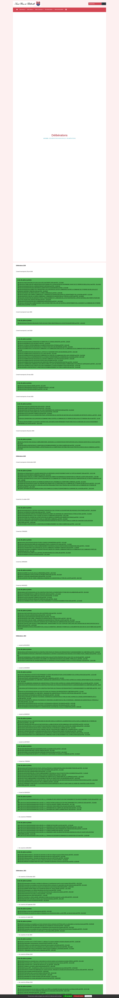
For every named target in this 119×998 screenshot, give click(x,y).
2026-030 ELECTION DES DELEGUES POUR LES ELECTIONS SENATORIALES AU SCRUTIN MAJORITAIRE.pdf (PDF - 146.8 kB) (51, 323)
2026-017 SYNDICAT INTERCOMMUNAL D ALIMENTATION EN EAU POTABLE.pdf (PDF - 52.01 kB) (43, 345)
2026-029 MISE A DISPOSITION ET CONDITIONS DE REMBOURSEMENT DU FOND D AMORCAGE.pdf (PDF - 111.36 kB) (48, 367)
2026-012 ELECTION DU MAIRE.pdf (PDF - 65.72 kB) (31, 385)
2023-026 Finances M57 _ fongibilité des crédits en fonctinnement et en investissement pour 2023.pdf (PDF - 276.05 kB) (47, 968)
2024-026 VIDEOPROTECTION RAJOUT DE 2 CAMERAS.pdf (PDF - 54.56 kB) (37, 781)
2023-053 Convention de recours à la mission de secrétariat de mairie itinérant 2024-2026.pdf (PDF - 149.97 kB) (45, 886)
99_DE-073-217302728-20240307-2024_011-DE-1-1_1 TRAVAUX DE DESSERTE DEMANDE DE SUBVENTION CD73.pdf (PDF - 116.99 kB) (53, 835)
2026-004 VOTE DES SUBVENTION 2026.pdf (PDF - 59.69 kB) (33, 406)
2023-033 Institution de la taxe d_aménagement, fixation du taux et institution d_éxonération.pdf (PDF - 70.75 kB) (45, 948)
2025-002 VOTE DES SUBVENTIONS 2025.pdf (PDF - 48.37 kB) (34, 615)
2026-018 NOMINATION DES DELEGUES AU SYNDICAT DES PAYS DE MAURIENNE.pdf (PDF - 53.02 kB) (45, 346)
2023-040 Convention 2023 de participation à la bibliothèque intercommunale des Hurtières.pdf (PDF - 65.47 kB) (45, 927)
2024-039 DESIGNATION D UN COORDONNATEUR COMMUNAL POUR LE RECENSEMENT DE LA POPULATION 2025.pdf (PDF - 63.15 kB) (53, 734)
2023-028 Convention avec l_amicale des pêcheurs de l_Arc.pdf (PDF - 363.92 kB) (38, 964)
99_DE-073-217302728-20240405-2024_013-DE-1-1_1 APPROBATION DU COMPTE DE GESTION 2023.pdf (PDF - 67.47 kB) (49, 807)
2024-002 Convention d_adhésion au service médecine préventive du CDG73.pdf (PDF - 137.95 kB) (42, 859)
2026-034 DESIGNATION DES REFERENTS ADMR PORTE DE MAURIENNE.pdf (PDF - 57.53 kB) (42, 287)
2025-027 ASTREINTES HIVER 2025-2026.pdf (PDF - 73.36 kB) (34, 512)
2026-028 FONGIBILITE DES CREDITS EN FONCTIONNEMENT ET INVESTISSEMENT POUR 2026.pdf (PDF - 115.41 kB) (48, 365)
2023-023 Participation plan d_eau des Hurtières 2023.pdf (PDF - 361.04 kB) (36, 973)
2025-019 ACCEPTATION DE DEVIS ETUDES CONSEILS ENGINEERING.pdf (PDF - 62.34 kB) (41, 542)
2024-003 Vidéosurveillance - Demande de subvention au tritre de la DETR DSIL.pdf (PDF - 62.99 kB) (43, 858)
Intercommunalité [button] (59, 9)
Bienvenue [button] (22, 9)
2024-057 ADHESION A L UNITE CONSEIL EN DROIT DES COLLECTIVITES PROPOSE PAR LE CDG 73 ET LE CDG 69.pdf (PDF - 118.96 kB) (53, 657)
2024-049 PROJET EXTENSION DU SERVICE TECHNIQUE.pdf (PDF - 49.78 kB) (38, 695)
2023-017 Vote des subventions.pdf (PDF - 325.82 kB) (31, 992)
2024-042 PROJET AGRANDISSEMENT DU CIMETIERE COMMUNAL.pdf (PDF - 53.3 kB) (40, 678)
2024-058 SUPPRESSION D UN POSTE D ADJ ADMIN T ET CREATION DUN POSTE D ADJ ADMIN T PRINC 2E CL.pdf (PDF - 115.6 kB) (52, 658)
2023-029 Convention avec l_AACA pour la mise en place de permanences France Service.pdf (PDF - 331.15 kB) (45, 962)
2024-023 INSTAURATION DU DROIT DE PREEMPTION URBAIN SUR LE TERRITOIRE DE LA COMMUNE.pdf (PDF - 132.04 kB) (50, 776)
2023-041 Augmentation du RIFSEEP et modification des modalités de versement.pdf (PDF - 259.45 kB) (43, 925)
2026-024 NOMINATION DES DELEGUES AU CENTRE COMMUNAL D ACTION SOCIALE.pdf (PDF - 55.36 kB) (45, 358)
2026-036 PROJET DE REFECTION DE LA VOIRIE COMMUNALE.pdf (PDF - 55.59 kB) (39, 292)
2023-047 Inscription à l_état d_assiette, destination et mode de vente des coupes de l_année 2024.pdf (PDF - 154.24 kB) (47, 897)
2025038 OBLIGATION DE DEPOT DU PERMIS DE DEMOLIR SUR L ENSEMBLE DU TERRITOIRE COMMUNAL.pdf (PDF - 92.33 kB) (51, 481)
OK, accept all (68, 996)
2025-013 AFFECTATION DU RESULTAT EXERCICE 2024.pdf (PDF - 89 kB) (37, 599)
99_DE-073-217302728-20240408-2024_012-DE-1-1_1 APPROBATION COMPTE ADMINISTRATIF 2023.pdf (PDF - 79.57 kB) (49, 809)
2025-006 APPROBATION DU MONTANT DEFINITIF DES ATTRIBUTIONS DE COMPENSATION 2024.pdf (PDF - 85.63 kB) (48, 621)
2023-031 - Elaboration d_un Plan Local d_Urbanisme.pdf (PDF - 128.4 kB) (36, 950)
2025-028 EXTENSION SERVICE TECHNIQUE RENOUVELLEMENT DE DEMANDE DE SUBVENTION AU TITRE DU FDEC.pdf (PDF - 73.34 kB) (54, 513)
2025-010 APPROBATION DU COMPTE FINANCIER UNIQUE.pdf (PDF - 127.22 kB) (39, 594)
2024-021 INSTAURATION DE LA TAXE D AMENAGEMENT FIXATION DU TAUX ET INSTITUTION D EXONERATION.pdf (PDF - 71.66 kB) (52, 773)
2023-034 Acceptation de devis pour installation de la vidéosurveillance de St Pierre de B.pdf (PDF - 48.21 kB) (45, 946)
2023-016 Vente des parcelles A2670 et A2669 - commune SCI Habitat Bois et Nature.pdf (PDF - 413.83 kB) (44, 994)
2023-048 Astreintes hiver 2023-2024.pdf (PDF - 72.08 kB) (32, 895)
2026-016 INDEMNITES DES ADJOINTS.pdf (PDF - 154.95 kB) (33, 343)
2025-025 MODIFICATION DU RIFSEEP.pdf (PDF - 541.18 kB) (33, 554)
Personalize (88, 996)
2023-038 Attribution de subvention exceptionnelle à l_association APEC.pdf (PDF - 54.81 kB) (41, 930)
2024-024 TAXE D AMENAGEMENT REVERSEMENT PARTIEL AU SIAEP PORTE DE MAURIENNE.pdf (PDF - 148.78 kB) (48, 778)
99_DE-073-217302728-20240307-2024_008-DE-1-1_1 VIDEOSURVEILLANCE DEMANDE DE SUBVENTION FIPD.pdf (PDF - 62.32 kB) (52, 828)
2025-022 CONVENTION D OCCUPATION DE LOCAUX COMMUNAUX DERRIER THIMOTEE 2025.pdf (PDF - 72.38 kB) (48, 547)
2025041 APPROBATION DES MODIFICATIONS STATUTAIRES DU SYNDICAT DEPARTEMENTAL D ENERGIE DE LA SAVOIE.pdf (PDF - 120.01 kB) (55, 488)
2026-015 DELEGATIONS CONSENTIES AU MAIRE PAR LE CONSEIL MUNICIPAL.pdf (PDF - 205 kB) (43, 341)
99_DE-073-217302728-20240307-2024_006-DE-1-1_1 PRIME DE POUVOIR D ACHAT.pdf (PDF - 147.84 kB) (45, 825)
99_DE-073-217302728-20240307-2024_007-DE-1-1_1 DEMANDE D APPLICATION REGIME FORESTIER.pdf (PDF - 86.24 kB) (49, 827)
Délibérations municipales (57, 138)
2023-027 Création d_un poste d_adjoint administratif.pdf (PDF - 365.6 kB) (36, 966)
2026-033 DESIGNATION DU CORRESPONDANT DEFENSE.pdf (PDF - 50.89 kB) (38, 286)
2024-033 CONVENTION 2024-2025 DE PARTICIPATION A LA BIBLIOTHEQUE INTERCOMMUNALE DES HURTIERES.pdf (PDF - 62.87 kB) (53, 724)
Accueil (45, 138)
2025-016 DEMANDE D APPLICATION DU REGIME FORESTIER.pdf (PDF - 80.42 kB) (39, 574)
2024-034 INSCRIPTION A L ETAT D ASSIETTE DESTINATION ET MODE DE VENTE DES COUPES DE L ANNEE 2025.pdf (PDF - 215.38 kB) (53, 726)
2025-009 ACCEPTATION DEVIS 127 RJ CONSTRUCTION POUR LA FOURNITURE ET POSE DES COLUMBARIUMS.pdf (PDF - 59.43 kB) (53, 592)
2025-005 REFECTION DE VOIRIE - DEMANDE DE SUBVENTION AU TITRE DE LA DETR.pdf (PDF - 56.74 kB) (46, 620)
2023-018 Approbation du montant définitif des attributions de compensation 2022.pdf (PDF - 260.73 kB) (43, 990)
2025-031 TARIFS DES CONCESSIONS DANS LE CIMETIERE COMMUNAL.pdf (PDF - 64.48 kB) (42, 519)
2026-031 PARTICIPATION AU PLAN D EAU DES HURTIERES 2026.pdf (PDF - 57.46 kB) (40, 282)
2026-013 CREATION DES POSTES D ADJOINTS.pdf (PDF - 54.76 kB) (35, 387)
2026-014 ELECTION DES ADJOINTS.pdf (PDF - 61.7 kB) (32, 389)
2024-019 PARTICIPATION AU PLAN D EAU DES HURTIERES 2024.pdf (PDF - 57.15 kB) (40, 769)
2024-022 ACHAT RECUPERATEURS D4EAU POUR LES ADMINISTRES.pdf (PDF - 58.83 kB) (41, 775)
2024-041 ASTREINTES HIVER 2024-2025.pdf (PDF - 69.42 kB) (34, 676)
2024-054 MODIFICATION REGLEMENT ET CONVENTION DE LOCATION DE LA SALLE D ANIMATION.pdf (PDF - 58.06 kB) (49, 706)
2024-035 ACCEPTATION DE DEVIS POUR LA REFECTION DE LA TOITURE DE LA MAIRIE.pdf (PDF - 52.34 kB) (46, 727)
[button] (17, 9)
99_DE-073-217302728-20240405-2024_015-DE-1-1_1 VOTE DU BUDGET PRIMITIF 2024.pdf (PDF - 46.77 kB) (46, 804)
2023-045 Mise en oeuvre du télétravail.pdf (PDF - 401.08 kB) (33, 900)
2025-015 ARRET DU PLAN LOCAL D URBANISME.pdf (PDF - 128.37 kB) (36, 573)
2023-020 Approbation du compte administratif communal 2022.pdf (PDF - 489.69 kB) (39, 978)
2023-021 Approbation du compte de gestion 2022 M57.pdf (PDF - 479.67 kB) (37, 976)
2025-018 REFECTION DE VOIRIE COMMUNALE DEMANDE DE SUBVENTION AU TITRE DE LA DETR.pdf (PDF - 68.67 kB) (49, 578)
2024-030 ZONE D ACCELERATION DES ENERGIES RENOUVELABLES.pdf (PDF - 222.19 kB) (42, 752)
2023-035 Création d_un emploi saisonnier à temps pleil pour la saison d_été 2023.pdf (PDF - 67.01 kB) (43, 945)
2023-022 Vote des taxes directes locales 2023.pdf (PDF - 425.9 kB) (34, 974)
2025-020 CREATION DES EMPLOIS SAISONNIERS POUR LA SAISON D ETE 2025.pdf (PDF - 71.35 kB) (44, 544)
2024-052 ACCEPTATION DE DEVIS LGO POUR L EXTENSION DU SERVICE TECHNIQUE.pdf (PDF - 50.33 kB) (46, 703)
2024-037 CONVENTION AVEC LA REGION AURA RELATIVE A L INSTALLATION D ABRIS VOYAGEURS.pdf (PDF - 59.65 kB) (49, 731)
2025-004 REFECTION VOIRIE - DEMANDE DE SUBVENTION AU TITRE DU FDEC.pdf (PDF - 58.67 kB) (44, 618)
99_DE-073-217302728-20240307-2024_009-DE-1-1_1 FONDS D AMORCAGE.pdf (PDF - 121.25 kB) (43, 830)
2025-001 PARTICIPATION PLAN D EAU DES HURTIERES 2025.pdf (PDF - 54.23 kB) (39, 613)
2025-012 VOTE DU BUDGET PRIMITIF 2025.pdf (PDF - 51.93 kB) (34, 597)
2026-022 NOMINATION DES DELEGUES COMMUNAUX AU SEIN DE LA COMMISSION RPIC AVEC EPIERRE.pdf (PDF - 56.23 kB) (51, 355)
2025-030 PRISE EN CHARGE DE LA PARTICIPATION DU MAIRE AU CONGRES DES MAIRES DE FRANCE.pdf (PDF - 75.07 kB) (50, 517)
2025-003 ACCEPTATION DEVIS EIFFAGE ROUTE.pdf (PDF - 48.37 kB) (36, 616)
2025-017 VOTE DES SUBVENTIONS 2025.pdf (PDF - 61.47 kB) (34, 576)
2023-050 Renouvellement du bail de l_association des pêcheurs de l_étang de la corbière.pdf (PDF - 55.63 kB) (45, 891)
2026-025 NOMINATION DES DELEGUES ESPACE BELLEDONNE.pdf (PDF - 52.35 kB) (40, 360)
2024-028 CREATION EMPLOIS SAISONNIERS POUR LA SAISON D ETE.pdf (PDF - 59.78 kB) (41, 748)
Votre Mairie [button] (30, 9)
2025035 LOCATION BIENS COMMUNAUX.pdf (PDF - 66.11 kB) (34, 475)
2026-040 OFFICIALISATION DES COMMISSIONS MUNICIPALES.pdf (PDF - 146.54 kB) (40, 301)
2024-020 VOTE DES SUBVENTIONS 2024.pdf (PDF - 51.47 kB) (34, 771)
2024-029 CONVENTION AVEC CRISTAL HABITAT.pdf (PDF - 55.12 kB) (36, 750)
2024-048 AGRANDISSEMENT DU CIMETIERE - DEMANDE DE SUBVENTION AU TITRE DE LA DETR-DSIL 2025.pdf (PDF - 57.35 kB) (52, 693)
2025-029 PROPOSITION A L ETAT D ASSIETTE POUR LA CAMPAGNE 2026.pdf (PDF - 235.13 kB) (43, 515)
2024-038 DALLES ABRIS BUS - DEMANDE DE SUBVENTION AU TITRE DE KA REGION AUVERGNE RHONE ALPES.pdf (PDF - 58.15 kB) (53, 732)
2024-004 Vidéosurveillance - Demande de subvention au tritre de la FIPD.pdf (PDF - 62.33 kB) (41, 856)
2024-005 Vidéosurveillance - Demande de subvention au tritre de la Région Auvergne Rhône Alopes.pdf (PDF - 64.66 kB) (48, 854)
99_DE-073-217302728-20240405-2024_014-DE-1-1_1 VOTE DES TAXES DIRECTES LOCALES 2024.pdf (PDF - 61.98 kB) (49, 806)
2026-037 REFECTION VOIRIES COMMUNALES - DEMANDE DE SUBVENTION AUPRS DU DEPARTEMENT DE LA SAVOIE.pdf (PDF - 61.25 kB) (54, 294)
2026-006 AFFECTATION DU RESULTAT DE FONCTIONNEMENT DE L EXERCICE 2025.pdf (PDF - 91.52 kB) (45, 410)
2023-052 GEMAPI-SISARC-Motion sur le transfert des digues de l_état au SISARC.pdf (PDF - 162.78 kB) (44, 888)
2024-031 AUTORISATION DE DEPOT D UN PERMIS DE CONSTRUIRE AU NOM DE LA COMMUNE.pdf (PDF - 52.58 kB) (48, 753)
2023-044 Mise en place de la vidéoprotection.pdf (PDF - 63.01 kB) (34, 911)
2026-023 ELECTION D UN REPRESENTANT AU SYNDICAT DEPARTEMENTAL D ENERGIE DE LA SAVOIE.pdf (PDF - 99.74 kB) (50, 357)
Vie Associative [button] (49, 9)
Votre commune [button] (39, 9)
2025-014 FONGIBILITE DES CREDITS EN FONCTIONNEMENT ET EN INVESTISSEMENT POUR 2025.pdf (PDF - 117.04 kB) (49, 600)
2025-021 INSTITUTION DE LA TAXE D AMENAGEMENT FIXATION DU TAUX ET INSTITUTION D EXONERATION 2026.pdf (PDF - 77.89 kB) (53, 545)
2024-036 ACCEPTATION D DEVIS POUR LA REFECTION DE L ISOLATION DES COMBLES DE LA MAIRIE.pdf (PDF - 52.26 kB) (50, 729)
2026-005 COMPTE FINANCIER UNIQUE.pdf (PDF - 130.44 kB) (34, 408)
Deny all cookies (79, 996)
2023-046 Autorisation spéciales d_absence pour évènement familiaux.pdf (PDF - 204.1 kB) (40, 898)
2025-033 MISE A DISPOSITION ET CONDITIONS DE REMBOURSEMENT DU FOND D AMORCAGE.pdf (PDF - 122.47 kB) (49, 524)
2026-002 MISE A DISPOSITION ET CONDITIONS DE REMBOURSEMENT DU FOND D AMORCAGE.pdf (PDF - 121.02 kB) (49, 445)
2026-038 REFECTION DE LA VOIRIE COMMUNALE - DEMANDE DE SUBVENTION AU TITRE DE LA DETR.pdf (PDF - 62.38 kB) (50, 296)
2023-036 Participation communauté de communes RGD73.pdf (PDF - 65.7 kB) (37, 943)
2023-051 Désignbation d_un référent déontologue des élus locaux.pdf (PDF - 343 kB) (39, 890)
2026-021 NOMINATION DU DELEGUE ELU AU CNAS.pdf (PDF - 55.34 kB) (37, 353)
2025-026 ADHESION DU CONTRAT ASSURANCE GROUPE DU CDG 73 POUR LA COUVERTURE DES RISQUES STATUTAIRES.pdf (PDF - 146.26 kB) (56, 510)
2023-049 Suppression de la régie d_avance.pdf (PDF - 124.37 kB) (34, 893)
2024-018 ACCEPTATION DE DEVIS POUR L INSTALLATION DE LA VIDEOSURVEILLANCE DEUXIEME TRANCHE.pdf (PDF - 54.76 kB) (52, 768)
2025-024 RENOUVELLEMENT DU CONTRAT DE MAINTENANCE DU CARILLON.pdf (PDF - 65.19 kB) (44, 552)
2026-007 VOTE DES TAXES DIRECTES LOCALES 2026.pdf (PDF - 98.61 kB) (37, 411)
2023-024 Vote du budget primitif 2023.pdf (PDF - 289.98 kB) (33, 971)
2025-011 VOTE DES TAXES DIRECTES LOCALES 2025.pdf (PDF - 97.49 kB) (37, 595)
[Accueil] (27, 4)
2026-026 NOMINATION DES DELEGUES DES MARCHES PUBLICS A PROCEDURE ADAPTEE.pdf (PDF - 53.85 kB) (47, 362)
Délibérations (71, 138)
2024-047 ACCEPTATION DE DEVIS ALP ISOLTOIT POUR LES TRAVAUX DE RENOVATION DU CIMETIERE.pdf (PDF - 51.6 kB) (50, 691)
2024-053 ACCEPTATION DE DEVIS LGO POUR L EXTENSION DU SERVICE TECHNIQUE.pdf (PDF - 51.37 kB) (46, 705)
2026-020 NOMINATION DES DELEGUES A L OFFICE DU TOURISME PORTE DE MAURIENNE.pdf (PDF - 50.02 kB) (47, 351)
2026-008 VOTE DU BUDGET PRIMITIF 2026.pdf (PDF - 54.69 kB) (34, 413)
